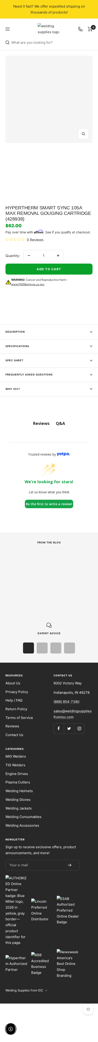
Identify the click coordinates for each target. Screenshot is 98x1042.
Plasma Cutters (17, 782)
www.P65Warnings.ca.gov (27, 284)
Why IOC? (12, 389)
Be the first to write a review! (49, 504)
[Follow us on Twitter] (69, 728)
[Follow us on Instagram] (79, 728)
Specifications (17, 346)
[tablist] (49, 423)
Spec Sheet (14, 360)
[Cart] (90, 29)
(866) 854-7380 (66, 701)
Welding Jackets (18, 808)
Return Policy (16, 709)
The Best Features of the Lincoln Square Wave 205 (40, 580)
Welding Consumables (23, 817)
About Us (12, 683)
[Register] (69, 865)
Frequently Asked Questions (29, 374)
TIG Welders (15, 765)
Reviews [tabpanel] (41, 423)
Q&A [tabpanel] (60, 423)
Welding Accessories (22, 825)
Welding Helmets (19, 791)
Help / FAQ (13, 700)
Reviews (12, 726)
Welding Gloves (18, 799)
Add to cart (49, 269)
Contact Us (14, 735)
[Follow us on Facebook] (59, 728)
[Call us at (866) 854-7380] (80, 29)
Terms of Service (19, 717)
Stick (9, 569)
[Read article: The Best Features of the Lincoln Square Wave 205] (45, 557)
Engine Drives (16, 774)
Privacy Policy (16, 692)
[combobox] (52, 43)
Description (15, 331)
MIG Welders (15, 756)
